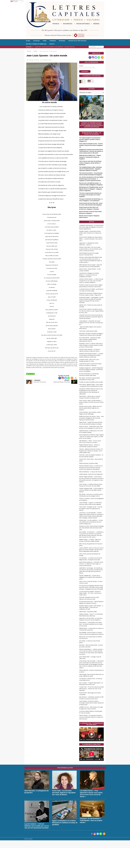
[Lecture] (81, 739)
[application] (91, 734)
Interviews (62, 40)
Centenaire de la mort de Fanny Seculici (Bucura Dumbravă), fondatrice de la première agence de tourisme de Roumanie (91, 316)
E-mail (81, 66)
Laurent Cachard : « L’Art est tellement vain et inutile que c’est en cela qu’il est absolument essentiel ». (37, 826)
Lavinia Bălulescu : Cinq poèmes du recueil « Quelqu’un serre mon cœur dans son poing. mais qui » (91, 322)
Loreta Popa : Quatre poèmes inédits (88, 331)
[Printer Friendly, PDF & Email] (30, 374)
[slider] (90, 739)
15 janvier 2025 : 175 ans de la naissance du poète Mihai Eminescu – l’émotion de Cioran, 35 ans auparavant (91, 688)
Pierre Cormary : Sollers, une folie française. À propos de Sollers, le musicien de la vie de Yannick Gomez (91, 402)
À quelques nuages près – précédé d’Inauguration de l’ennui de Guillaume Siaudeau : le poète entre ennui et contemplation (91, 369)
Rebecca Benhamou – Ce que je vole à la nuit (90, 471)
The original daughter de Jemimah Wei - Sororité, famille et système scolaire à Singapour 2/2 (90, 139)
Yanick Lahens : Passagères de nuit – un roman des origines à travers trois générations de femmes (90, 508)
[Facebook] (59, 378)
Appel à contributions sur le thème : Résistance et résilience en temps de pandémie (64, 822)
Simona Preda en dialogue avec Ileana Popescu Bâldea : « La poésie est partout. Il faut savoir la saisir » (90, 238)
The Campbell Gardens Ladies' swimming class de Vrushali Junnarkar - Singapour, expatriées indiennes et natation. (90, 168)
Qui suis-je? (36, 40)
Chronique (53, 40)
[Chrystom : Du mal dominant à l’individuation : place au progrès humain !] (93, 809)
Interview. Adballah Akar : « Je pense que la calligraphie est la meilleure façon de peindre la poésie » (90, 577)
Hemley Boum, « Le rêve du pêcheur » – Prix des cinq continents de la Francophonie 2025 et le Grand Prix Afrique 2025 (91, 522)
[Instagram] (62, 378)
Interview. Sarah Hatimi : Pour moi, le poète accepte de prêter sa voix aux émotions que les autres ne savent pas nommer (90, 248)
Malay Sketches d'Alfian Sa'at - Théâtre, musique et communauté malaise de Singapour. (90, 157)
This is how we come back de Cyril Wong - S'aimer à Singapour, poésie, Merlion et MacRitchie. (90, 163)
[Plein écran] (102, 739)
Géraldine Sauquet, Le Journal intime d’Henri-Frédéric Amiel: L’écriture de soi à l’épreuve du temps (90, 233)
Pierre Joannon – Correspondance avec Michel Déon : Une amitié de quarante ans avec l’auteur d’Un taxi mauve (91, 624)
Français (15, 1)
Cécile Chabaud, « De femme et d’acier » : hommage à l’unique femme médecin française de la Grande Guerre (91, 702)
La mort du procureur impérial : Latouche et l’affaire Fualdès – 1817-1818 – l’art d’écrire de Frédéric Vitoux (90, 593)
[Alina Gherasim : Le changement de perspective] (37, 780)
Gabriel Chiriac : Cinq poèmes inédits (88, 611)
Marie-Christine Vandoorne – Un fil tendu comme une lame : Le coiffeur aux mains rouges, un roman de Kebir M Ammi (91, 563)
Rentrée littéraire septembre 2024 (36, 44)
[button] (91, 734)
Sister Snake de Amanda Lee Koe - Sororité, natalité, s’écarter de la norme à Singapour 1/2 (91, 145)
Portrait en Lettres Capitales (77, 40)
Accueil (28, 40)
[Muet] (99, 739)
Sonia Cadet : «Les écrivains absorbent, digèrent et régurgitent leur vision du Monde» (64, 792)
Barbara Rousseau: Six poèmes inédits (88, 463)
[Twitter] (65, 378)
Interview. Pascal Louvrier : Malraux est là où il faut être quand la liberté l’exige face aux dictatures (90, 408)
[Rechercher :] (96, 46)
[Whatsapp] (68, 378)
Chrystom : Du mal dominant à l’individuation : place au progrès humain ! (91, 820)
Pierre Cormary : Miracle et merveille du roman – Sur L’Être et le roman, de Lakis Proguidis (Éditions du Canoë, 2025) (91, 310)
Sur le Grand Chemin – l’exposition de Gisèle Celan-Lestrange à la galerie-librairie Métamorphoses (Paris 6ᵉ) (90, 339)
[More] (72, 378)
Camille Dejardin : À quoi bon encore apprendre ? (91, 474)
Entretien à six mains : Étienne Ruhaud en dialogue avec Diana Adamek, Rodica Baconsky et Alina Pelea (91, 527)
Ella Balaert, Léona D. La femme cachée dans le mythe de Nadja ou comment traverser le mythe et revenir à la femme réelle (91, 345)
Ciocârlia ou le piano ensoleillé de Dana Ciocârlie (91, 382)
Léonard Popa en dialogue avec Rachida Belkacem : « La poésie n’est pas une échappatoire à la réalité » (89, 274)
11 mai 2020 (30, 60)
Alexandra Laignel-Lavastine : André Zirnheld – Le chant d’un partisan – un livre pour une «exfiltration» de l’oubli (91, 607)
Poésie (44, 40)
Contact (52, 44)
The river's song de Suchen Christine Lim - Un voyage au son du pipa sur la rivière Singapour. (90, 194)
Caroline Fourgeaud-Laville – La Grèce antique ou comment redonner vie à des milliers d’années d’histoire (91, 490)
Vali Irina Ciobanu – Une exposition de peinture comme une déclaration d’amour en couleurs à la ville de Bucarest (91, 717)
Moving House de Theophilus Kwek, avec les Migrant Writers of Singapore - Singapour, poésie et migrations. (91, 188)
